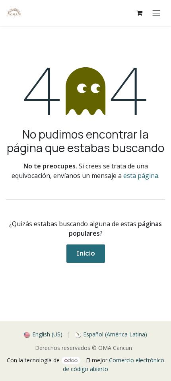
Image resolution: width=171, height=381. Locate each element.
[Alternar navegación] (156, 13)
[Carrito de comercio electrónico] (139, 12)
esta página (140, 175)
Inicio (85, 253)
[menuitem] (43, 334)
